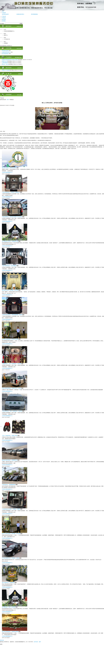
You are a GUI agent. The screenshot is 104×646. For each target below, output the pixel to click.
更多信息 (2, 640)
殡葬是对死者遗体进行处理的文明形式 (10, 59)
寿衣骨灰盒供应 (5, 14)
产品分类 (4, 16)
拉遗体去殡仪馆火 (20, 14)
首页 (3, 11)
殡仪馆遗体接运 (34, 14)
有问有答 (4, 19)
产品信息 (4, 12)
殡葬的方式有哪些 (6, 70)
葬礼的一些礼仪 (5, 64)
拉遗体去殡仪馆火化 (6, 52)
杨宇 (40, 641)
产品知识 (4, 17)
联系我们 (4, 21)
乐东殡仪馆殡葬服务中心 (7, 172)
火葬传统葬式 (5, 62)
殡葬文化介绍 (5, 61)
